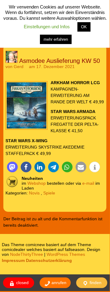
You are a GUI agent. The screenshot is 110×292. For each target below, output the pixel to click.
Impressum (13, 260)
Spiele (49, 193)
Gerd (18, 66)
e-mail (88, 183)
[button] (12, 167)
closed (22, 282)
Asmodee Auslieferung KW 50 (59, 60)
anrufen (58, 282)
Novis (34, 193)
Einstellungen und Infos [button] (47, 26)
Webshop (36, 183)
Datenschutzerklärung (49, 260)
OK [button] (84, 27)
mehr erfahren (56, 39)
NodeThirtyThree (26, 254)
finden (94, 282)
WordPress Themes (66, 254)
